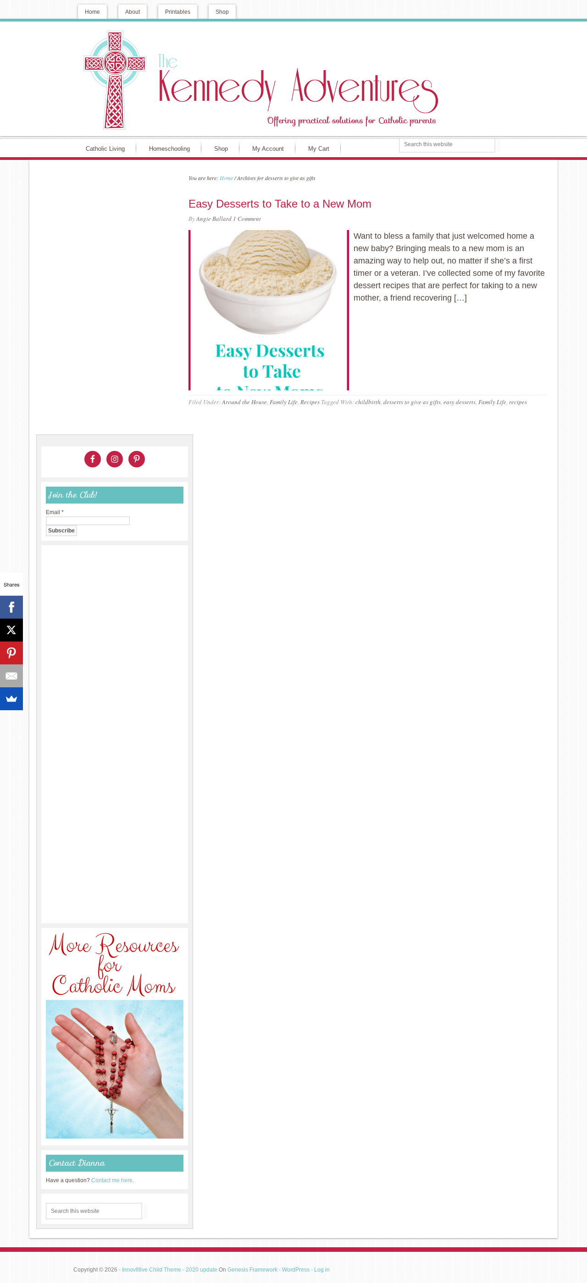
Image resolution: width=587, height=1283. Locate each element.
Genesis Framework (252, 1270)
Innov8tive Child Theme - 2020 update (169, 1270)
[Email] (11, 675)
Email (55, 512)
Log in (322, 1270)
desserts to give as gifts (412, 402)
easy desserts (459, 402)
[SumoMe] (11, 698)
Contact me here (112, 1180)
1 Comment (247, 218)
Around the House (244, 402)
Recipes (310, 402)
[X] (11, 630)
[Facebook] (11, 607)
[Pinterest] (11, 653)
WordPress (296, 1270)
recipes (518, 402)
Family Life (284, 402)
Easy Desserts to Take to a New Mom (279, 203)
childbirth (368, 402)
